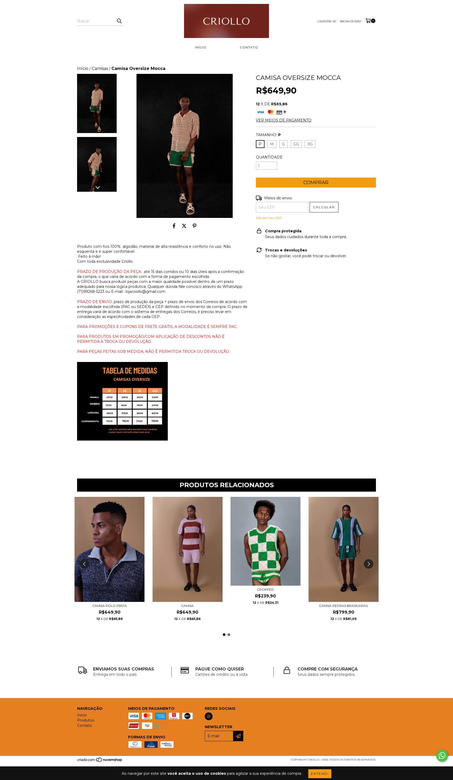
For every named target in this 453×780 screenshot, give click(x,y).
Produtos (223, 47)
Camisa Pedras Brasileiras (343, 606)
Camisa (187, 606)
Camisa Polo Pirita (109, 606)
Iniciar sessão (350, 21)
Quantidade (269, 157)
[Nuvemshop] (100, 761)
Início (201, 47)
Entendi (320, 774)
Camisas (100, 68)
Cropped (265, 589)
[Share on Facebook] (174, 225)
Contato (249, 47)
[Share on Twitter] (184, 225)
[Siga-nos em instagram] (209, 716)
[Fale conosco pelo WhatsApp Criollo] (442, 756)
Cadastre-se (326, 21)
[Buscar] (119, 21)
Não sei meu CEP (269, 218)
